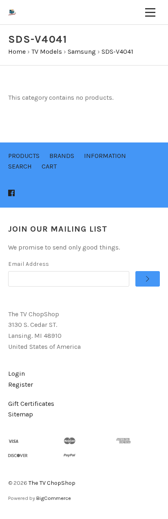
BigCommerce (53, 498)
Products (24, 156)
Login (16, 373)
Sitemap (20, 414)
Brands (61, 156)
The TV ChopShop (52, 483)
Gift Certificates (31, 403)
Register (20, 384)
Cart (49, 166)
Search (20, 166)
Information (105, 156)
